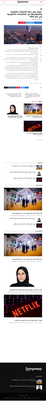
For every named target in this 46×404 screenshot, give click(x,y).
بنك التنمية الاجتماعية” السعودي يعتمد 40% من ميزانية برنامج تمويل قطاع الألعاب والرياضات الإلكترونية (13, 95)
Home (35, 5)
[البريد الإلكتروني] (41, 61)
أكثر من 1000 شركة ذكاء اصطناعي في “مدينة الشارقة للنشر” (33, 116)
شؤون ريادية (20, 398)
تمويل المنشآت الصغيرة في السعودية (36, 83)
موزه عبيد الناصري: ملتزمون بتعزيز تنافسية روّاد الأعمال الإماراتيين (15, 116)
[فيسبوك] (41, 49)
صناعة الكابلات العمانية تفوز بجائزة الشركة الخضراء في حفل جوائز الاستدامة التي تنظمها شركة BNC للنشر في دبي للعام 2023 (32, 95)
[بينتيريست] (41, 58)
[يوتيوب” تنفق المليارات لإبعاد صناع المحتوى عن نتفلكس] (33, 126)
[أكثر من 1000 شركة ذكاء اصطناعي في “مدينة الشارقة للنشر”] (33, 109)
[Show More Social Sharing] (16, 23)
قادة (11, 398)
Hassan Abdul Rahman (36, 19)
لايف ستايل (7, 398)
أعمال (33, 398)
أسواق (36, 398)
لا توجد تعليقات (23, 19)
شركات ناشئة (15, 398)
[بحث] (4, 2)
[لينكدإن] (41, 55)
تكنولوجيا (29, 398)
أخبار (32, 5)
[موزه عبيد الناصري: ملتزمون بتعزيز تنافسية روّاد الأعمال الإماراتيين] (13, 109)
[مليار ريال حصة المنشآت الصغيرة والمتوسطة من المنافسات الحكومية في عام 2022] (23, 34)
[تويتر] (41, 52)
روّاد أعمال (24, 398)
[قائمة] (41, 2)
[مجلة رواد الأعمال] (23, 2)
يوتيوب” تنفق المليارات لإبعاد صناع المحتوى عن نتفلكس (34, 134)
